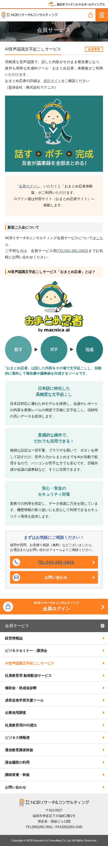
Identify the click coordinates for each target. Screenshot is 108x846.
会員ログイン (29, 186)
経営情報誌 (14, 638)
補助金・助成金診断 (21, 688)
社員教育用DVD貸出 (21, 725)
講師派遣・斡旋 (17, 775)
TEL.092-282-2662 (56, 562)
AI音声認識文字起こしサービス (29, 663)
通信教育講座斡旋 (19, 750)
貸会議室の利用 (17, 762)
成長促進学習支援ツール (24, 700)
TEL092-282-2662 (72, 251)
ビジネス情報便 (17, 738)
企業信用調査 (15, 713)
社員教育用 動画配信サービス (28, 675)
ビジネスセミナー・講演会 (26, 650)
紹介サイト (52, 81)
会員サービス (17, 626)
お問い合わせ (56, 577)
